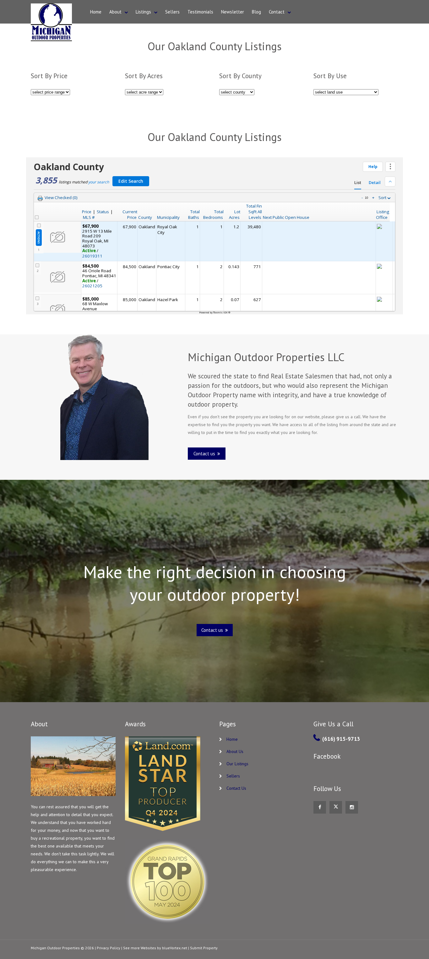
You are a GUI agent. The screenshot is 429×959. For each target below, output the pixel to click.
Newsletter (232, 12)
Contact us (204, 454)
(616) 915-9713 (341, 738)
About (115, 12)
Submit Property (204, 947)
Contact (277, 12)
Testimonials (200, 12)
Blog (256, 12)
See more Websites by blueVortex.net (155, 947)
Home (95, 12)
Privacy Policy (108, 947)
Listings (143, 12)
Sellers (172, 12)
